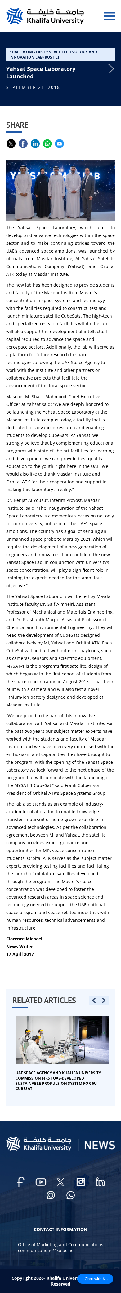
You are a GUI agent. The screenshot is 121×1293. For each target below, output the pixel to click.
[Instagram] (80, 1182)
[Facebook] (21, 1182)
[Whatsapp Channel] (50, 1196)
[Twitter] (60, 1182)
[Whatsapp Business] (70, 1196)
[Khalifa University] (60, 1150)
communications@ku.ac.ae (46, 1250)
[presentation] (94, 1000)
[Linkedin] (100, 1182)
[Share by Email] (59, 143)
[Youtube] (40, 1182)
